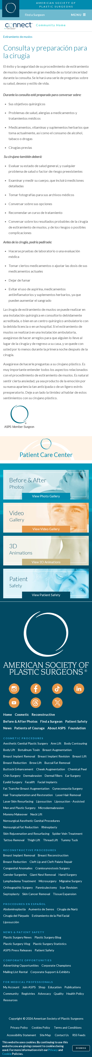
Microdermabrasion (51, 808)
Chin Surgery (12, 775)
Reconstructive (43, 714)
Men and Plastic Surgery (19, 808)
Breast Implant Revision (54, 756)
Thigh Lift (33, 840)
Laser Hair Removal (68, 795)
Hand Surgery (68, 874)
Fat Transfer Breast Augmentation (26, 788)
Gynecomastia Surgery (67, 788)
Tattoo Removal (13, 840)
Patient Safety (76, 721)
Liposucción (11, 922)
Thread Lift (50, 840)
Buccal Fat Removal (57, 763)
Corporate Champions (56, 965)
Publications (72, 987)
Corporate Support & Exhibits (50, 972)
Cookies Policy (41, 1027)
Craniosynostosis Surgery (52, 868)
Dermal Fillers (53, 775)
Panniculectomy (46, 887)
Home (7, 714)
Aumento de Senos (41, 909)
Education (55, 987)
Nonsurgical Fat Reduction (21, 827)
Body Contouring (75, 743)
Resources (10, 1000)
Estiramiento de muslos (17, 36)
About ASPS (56, 728)
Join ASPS (29, 987)
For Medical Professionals (28, 982)
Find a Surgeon (35, 15)
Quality (59, 993)
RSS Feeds (79, 1035)
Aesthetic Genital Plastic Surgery (25, 743)
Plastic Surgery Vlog (16, 944)
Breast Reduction (15, 763)
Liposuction (44, 801)
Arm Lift (56, 743)
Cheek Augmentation (50, 769)
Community (11, 993)
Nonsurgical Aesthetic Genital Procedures (31, 820)
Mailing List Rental (15, 972)
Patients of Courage (29, 728)
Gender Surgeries (15, 874)
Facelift (30, 782)
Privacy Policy (19, 1027)
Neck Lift (36, 814)
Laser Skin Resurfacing (18, 801)
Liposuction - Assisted (70, 801)
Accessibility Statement (21, 1035)
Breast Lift (80, 756)
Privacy (53, 1050)
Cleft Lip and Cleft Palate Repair (51, 862)
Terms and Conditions (68, 1027)
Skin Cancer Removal (36, 894)
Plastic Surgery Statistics (50, 944)
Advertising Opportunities (21, 965)
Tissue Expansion (64, 894)
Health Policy (75, 993)
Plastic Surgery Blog (47, 937)
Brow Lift (36, 763)
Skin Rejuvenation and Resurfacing (26, 833)
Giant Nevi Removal (43, 874)
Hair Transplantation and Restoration (28, 795)
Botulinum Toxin (29, 750)
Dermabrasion (32, 775)
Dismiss (81, 1048)
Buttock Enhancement (18, 769)
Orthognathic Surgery (18, 887)
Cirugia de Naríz (67, 909)
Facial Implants (47, 782)
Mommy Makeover (15, 814)
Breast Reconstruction (53, 855)
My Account (11, 987)
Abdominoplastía (14, 909)
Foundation (77, 728)
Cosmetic (22, 714)
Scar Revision (68, 887)
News (7, 728)
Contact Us (62, 1035)
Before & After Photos (20, 721)
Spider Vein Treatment (67, 833)
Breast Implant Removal (19, 756)
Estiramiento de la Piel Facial (50, 915)
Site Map (45, 1035)
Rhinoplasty (49, 827)
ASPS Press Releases (17, 950)
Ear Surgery (73, 775)
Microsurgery (47, 881)
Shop (42, 987)
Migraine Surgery (70, 881)
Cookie (7, 1053)
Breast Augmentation (57, 750)
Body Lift (9, 750)
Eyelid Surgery (12, 782)
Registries (28, 993)
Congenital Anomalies (18, 868)
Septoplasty (11, 894)
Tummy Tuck (69, 840)
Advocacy (44, 993)
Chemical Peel (77, 769)
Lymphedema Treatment (19, 881)
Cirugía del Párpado (16, 915)
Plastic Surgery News (17, 937)
